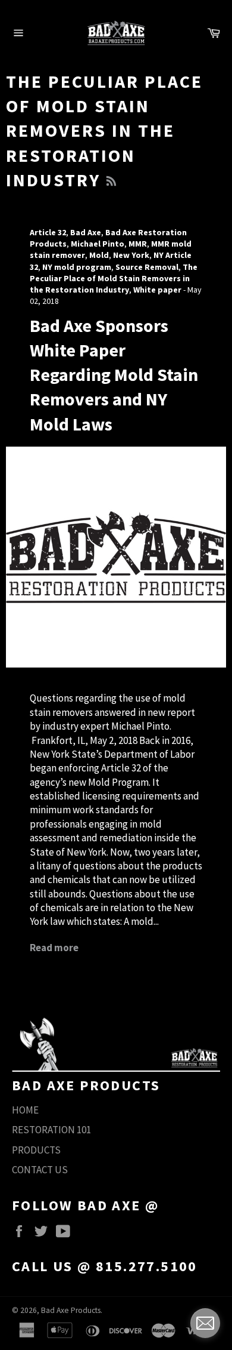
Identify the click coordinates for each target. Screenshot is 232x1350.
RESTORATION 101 (51, 1129)
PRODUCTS (36, 1150)
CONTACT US (40, 1169)
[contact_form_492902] (205, 1323)
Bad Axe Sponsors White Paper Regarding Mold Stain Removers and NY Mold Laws (114, 374)
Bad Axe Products (71, 1310)
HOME (25, 1110)
